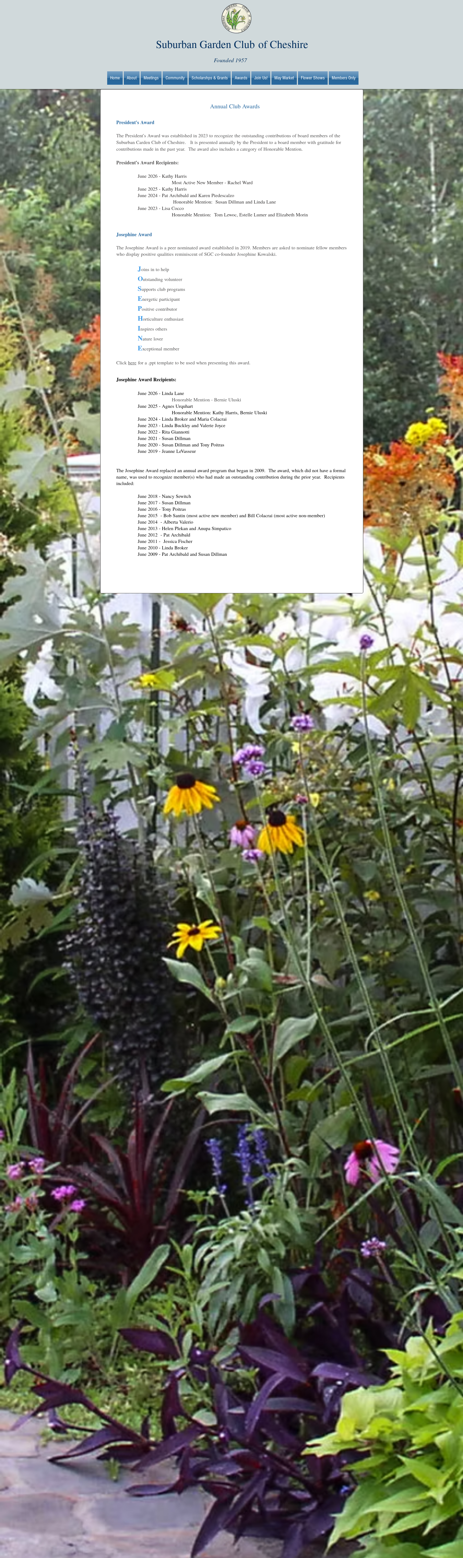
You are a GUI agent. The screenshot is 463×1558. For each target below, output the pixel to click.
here (132, 362)
